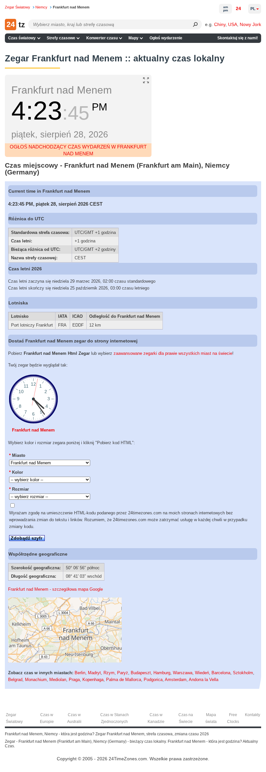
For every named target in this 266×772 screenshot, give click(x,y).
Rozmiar (19, 489)
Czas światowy (22, 38)
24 (238, 8)
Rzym (109, 672)
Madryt (94, 672)
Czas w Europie (47, 718)
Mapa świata (211, 718)
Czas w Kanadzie (156, 718)
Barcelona (221, 672)
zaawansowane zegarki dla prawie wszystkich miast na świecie (173, 353)
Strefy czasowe (61, 38)
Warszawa (182, 672)
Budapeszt (141, 672)
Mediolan (57, 679)
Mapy (133, 38)
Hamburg (161, 672)
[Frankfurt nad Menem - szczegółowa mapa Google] (65, 661)
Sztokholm (243, 672)
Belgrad (15, 679)
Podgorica (153, 679)
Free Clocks (233, 718)
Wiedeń (202, 672)
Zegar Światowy (14, 718)
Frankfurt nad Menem (33, 430)
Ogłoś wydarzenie (166, 38)
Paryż (122, 672)
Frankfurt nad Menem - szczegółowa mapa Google (55, 589)
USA (232, 24)
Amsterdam (176, 679)
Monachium (36, 679)
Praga (74, 679)
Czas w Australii (74, 718)
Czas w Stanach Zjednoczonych (114, 718)
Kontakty (252, 715)
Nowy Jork (250, 24)
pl (252, 8)
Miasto (17, 455)
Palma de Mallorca (123, 679)
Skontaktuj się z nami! (237, 38)
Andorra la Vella (203, 679)
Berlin (80, 672)
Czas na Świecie (185, 718)
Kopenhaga (92, 679)
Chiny (219, 24)
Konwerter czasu (102, 38)
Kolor (16, 472)
